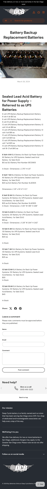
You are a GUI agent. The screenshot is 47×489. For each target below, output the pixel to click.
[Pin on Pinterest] (20, 308)
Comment (6, 350)
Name (4, 329)
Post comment (23, 370)
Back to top (23, 397)
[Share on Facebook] (15, 308)
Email (4, 340)
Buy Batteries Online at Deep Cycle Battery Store (22, 483)
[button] (38, 12)
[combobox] (23, 20)
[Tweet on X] (10, 308)
